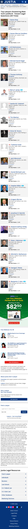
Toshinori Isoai (16, 145)
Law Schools (5, 484)
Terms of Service (14, 521)
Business (4, 481)
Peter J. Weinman (17, 240)
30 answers (11, 192)
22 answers (11, 178)
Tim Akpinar (14, 117)
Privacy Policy (14, 523)
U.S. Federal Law (7, 488)
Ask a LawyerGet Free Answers (6, 391)
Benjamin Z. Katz (17, 281)
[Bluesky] (17, 507)
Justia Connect (14, 510)
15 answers (11, 246)
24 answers (11, 151)
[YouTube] (9, 507)
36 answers (11, 109)
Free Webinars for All (7, 330)
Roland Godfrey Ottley (19, 227)
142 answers (12, 67)
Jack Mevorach (16, 158)
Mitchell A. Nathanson (19, 254)
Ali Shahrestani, (15, 47)
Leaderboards (15, 5)
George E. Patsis (16, 268)
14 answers (11, 274)
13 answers (11, 260)
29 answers (11, 137)
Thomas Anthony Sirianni (15, 75)
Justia (2, 5)
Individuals (5, 477)
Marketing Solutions (8, 498)
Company (14, 515)
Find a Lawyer (5, 405)
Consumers (4, 379)
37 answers (11, 123)
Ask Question (14, 399)
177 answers (12, 53)
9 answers (11, 287)
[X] (19, 507)
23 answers (11, 164)
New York (3, 6)
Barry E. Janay (15, 90)
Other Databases (7, 495)
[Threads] (15, 507)
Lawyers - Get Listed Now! (14, 416)
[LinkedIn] (7, 507)
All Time (21, 5)
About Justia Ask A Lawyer (9, 376)
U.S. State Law (6, 491)
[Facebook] (11, 507)
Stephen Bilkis (16, 186)
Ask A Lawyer (8, 5)
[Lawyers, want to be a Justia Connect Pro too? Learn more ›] (21, 90)
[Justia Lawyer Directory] (21, 507)
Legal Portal (14, 513)
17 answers (11, 205)
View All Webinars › (14, 362)
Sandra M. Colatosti (17, 104)
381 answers (12, 39)
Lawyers (3, 383)
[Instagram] (13, 507)
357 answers (12, 26)
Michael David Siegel (17, 61)
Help (14, 518)
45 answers (11, 82)
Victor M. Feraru (15, 131)
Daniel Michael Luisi (18, 172)
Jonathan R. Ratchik (18, 213)
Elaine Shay (14, 20)
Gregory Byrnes (16, 199)
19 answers (11, 219)
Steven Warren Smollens (18, 33)
